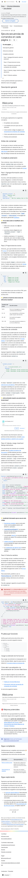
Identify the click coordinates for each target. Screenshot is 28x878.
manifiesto (16, 217)
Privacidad (10, 871)
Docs (3, 6)
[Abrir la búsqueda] (17, 2)
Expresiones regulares (10, 523)
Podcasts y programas (6, 852)
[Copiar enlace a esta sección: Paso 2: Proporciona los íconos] (22, 246)
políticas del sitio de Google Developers (15, 824)
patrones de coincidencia (8, 385)
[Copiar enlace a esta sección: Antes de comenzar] (17, 141)
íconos (4, 251)
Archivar (3, 849)
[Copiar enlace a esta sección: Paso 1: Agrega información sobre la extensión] (9, 175)
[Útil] (12, 30)
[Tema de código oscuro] (23, 190)
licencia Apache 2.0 (7, 822)
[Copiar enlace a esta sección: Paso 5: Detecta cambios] (19, 555)
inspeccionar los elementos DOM (11, 740)
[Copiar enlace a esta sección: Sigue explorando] (16, 777)
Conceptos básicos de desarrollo (15, 663)
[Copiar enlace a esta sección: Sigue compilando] (16, 746)
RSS (2, 865)
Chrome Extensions (13, 6)
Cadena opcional (8, 541)
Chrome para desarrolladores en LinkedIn (10, 863)
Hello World (4, 151)
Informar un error (5, 836)
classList (13, 535)
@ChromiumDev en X (6, 858)
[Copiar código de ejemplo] (26, 190)
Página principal (4, 26)
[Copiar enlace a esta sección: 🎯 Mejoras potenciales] (21, 710)
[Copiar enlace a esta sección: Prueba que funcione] (19, 634)
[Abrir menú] (2, 1)
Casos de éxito (4, 847)
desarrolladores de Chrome (11, 722)
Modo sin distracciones (7, 762)
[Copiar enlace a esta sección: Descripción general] (18, 87)
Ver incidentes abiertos (6, 838)
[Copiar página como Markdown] (14, 40)
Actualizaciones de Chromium (8, 845)
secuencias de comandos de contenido (14, 131)
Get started (7, 8)
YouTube (3, 860)
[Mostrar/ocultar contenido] (12, 45)
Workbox (12, 726)
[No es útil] (14, 30)
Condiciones (4, 871)
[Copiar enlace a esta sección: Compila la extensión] (18, 158)
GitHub (24, 168)
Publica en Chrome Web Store (12, 682)
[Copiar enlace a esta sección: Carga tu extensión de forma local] (25, 656)
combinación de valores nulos (13, 547)
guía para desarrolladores (12, 792)
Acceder (24, 1)
